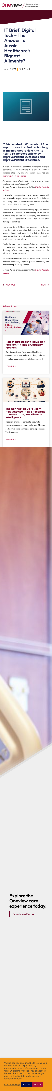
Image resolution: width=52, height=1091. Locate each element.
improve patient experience (14, 175)
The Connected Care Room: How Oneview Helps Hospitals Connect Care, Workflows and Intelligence (25, 413)
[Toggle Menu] (47, 5)
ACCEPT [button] (26, 1084)
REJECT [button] (37, 1084)
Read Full (10, 366)
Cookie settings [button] (12, 1084)
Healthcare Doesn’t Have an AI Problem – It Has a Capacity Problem (25, 344)
